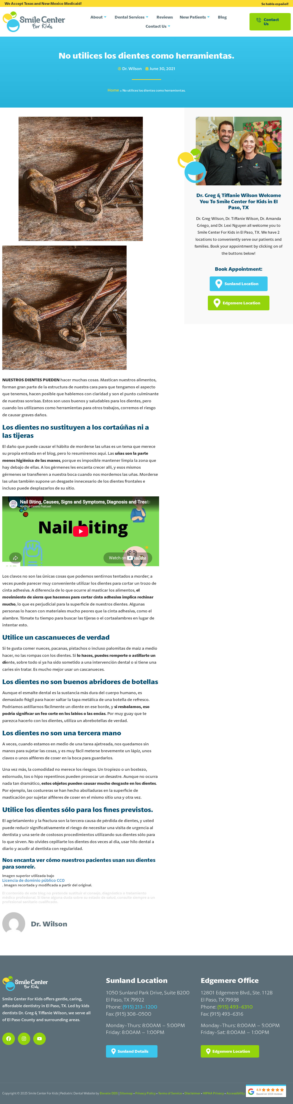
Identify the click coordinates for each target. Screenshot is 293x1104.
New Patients (193, 17)
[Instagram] (24, 1039)
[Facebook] (8, 1039)
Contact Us (156, 26)
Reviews (165, 17)
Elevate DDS (109, 1093)
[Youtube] (39, 1039)
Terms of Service (170, 1093)
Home (113, 90)
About (96, 17)
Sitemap (126, 1093)
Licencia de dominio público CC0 (33, 880)
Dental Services (129, 17)
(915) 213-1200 (140, 1007)
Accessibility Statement (244, 1093)
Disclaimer (192, 1093)
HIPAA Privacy (213, 1093)
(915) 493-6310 (235, 1007)
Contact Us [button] (271, 21)
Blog (222, 17)
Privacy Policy (145, 1093)
